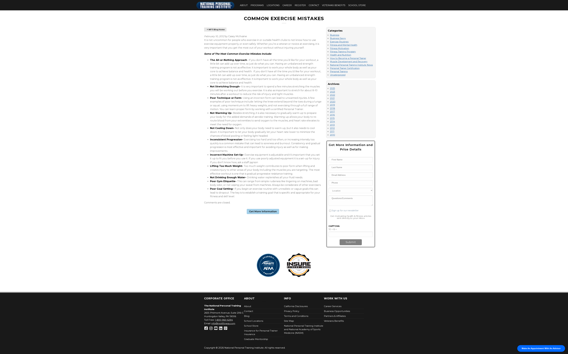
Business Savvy (338, 38)
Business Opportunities (337, 311)
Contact (314, 5)
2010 (332, 135)
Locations (273, 5)
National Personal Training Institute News (351, 65)
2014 (332, 121)
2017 (332, 111)
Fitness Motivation (339, 48)
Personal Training (339, 71)
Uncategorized (337, 75)
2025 (332, 88)
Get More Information (263, 211)
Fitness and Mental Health (343, 45)
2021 (332, 98)
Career (287, 5)
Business (334, 35)
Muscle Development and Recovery (348, 61)
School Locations (253, 321)
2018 (332, 108)
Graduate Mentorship (256, 339)
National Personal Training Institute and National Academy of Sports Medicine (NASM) (303, 329)
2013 (332, 125)
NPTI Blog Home (217, 29)
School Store (357, 5)
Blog (246, 316)
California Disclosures (296, 306)
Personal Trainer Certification (345, 68)
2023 (332, 91)
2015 (332, 118)
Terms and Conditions (296, 316)
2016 (332, 115)
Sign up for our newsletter (345, 210)
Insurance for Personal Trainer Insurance (261, 332)
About (244, 5)
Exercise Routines (339, 41)
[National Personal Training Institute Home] (215, 5)
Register (300, 5)
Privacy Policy (291, 311)
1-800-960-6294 (224, 319)
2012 (332, 128)
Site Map (289, 321)
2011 (332, 131)
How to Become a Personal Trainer (348, 58)
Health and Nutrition (340, 55)
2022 (332, 95)
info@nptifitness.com (223, 323)
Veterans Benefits (333, 5)
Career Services (332, 306)
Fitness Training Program (343, 51)
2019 (332, 105)
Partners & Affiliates (335, 316)
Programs (257, 5)
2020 (332, 101)
